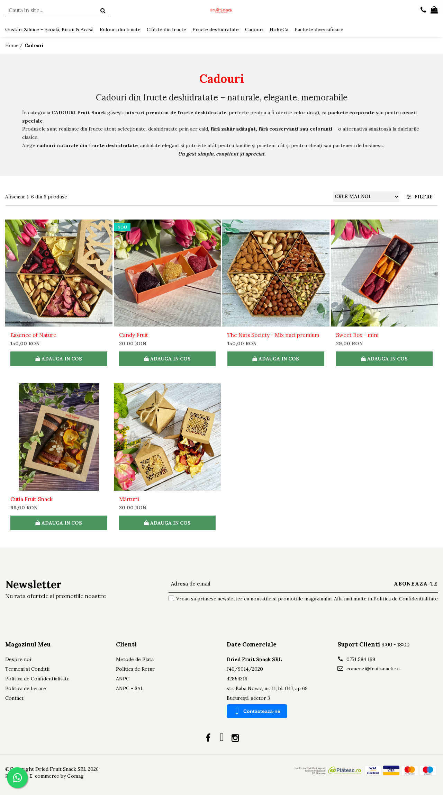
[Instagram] (235, 738)
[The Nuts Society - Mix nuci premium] (275, 273)
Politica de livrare (25, 688)
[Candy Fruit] (167, 273)
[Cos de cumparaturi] (434, 10)
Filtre (422, 197)
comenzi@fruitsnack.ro (372, 669)
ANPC (122, 679)
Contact (14, 698)
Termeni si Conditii (27, 669)
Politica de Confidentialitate (405, 599)
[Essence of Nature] (58, 273)
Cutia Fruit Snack (31, 499)
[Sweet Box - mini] (384, 273)
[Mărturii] (167, 437)
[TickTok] (222, 738)
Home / (14, 45)
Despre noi (18, 659)
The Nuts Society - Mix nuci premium (273, 335)
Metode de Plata (135, 659)
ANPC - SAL (130, 688)
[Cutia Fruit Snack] (58, 437)
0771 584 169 (360, 659)
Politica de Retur (135, 669)
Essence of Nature (33, 335)
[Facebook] (208, 738)
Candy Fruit (133, 335)
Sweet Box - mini (357, 335)
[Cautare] (103, 10)
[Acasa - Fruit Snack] (221, 10)
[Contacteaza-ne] (423, 10)
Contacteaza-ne (261, 711)
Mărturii (129, 499)
